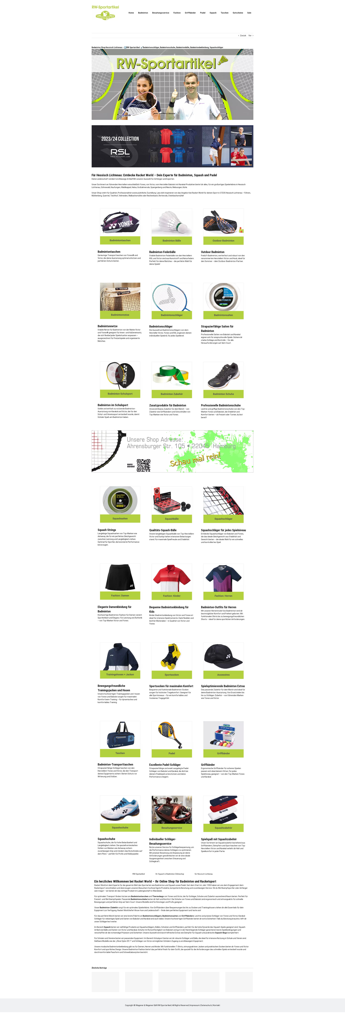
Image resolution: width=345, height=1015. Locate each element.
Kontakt (216, 1005)
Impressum (195, 1005)
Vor (250, 35)
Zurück (243, 35)
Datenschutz (206, 1005)
